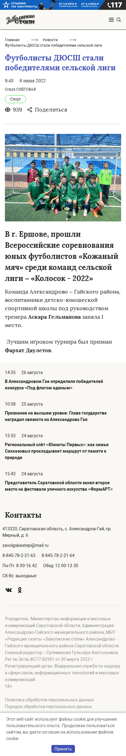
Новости (50, 40)
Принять (63, 748)
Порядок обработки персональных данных (48, 706)
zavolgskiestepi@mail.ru (25, 545)
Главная (12, 40)
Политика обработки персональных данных (49, 699)
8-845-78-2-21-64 (58, 555)
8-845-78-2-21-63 (18, 555)
